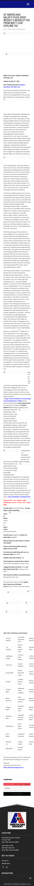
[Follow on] (3, 867)
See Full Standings (17, 794)
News (13, 29)
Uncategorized (20, 29)
